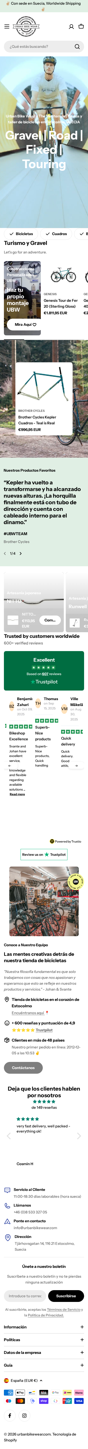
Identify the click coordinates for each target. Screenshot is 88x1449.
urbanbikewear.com (34, 1434)
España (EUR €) (24, 1380)
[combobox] (44, 46)
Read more (43, 815)
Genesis (50, 294)
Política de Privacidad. (46, 1315)
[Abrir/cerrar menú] (7, 26)
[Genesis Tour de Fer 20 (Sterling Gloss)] (62, 275)
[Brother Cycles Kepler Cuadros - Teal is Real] (44, 383)
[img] (44, 1102)
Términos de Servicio (63, 1309)
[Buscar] (77, 47)
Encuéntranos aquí (28, 1012)
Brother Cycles (31, 411)
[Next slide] (20, 553)
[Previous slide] (5, 553)
